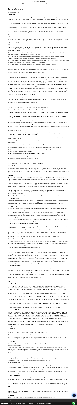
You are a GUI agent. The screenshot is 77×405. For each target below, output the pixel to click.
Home (10, 4)
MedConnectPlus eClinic (45, 403)
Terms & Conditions (18, 400)
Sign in (58, 4)
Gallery (39, 4)
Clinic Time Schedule (26, 4)
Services (34, 4)
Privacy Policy (10, 400)
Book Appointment (16, 4)
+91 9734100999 (52, 4)
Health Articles (45, 4)
